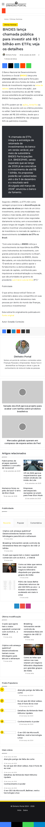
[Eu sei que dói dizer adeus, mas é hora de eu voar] (9, 704)
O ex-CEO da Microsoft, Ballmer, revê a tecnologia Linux (30, 735)
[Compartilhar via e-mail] (23, 331)
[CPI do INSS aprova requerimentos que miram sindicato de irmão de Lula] (33, 465)
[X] (9, 331)
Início (6, 19)
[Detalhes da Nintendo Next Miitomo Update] (9, 714)
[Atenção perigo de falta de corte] (9, 693)
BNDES (23, 75)
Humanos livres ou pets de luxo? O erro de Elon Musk (11, 490)
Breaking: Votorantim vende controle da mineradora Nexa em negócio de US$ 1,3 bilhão (21, 545)
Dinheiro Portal (11, 55)
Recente (7, 523)
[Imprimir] (28, 331)
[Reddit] (18, 331)
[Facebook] (4, 331)
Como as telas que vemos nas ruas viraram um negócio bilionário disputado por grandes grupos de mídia (30, 569)
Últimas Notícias (16, 19)
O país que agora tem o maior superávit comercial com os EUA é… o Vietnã (11, 629)
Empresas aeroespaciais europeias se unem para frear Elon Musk (33, 492)
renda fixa (33, 105)
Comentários (36, 523)
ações (25, 105)
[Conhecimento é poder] (9, 725)
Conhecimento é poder (28, 721)
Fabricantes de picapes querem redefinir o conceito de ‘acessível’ (11, 464)
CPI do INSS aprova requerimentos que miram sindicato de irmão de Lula (32, 476)
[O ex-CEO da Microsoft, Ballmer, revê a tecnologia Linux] (9, 736)
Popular (20, 523)
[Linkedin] (14, 331)
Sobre (25, 810)
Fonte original (8, 315)
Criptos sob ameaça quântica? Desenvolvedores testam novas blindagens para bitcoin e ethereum (19, 533)
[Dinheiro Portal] (16, 4)
